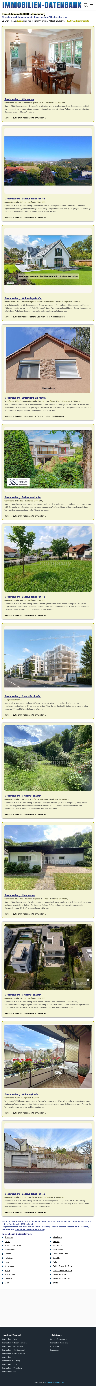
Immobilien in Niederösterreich (29, 1229)
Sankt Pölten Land (60, 1254)
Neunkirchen (58, 1245)
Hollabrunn (9, 1258)
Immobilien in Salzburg (11, 1361)
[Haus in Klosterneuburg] (48, 93)
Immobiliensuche (9, 1372)
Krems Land (10, 1274)
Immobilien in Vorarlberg (12, 1368)
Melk (7, 1283)
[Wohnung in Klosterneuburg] (48, 1088)
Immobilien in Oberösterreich (13, 1350)
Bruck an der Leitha (13, 1245)
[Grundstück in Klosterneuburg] (48, 193)
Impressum (54, 1350)
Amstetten (9, 1237)
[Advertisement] (48, 1307)
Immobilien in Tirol (9, 1364)
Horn (7, 1262)
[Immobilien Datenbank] (42, 8)
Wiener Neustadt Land (62, 1278)
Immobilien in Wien (9, 1339)
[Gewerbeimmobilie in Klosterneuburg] (48, 292)
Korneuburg (9, 1266)
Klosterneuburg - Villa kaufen (19, 99)
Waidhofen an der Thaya (63, 1266)
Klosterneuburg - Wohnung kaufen (21, 1094)
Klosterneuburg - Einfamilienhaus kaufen (25, 397)
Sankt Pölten (58, 1250)
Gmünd (8, 1254)
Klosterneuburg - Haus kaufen (19, 895)
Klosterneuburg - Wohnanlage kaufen (23, 298)
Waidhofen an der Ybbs (62, 1270)
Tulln (55, 1262)
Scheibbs (56, 1258)
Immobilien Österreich (59, 1343)
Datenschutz (55, 1346)
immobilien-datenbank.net (54, 1382)
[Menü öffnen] (92, 5)
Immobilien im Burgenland (12, 1346)
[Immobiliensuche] (86, 5)
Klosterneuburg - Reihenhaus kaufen (22, 497)
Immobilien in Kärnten (10, 1357)
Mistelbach (57, 1237)
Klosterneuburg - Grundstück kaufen (22, 696)
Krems (7, 1270)
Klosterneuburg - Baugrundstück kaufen (24, 198)
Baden (7, 1241)
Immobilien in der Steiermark (13, 1354)
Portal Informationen (58, 1339)
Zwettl (55, 1283)
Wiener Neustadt (59, 1274)
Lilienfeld (8, 1278)
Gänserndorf (10, 1250)
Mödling (56, 1241)
